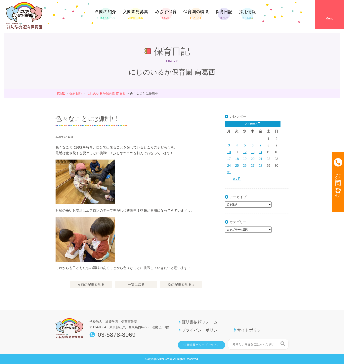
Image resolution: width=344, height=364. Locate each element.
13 (252, 152)
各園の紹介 (105, 14)
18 (237, 159)
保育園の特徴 (196, 14)
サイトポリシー (251, 330)
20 (252, 159)
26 (244, 165)
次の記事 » (181, 285)
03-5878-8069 (117, 335)
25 (237, 165)
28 (260, 165)
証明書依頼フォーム (200, 322)
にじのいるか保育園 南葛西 (106, 93)
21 (260, 159)
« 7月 (237, 179)
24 (229, 165)
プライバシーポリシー (202, 330)
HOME (60, 93)
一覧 (136, 285)
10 (229, 152)
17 (229, 159)
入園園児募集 (135, 14)
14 (260, 152)
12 (244, 152)
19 (244, 159)
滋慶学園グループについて (201, 345)
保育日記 (224, 14)
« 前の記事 (91, 285)
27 (252, 165)
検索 (282, 343)
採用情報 (247, 14)
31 (229, 172)
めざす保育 (166, 14)
